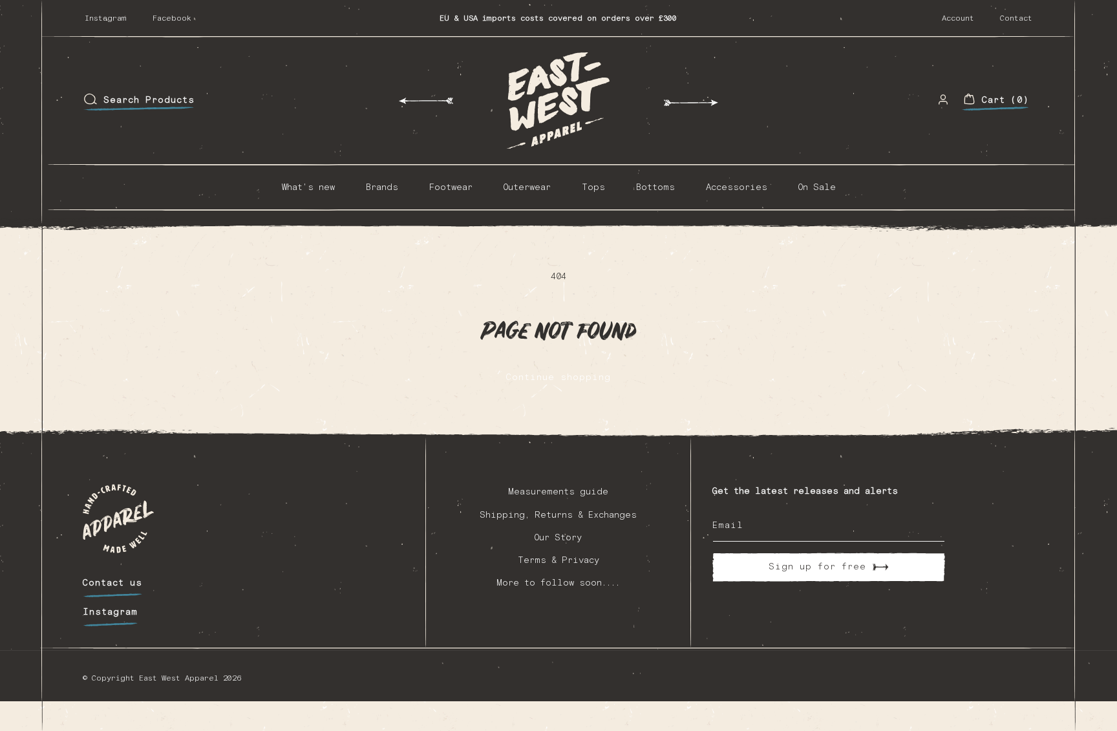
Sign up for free (817, 566)
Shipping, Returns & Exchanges (558, 515)
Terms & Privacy (558, 560)
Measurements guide (558, 491)
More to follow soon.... (558, 583)
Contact (1016, 19)
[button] (139, 100)
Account (958, 19)
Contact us (112, 583)
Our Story (558, 537)
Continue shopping (558, 377)
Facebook (172, 19)
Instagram (106, 19)
